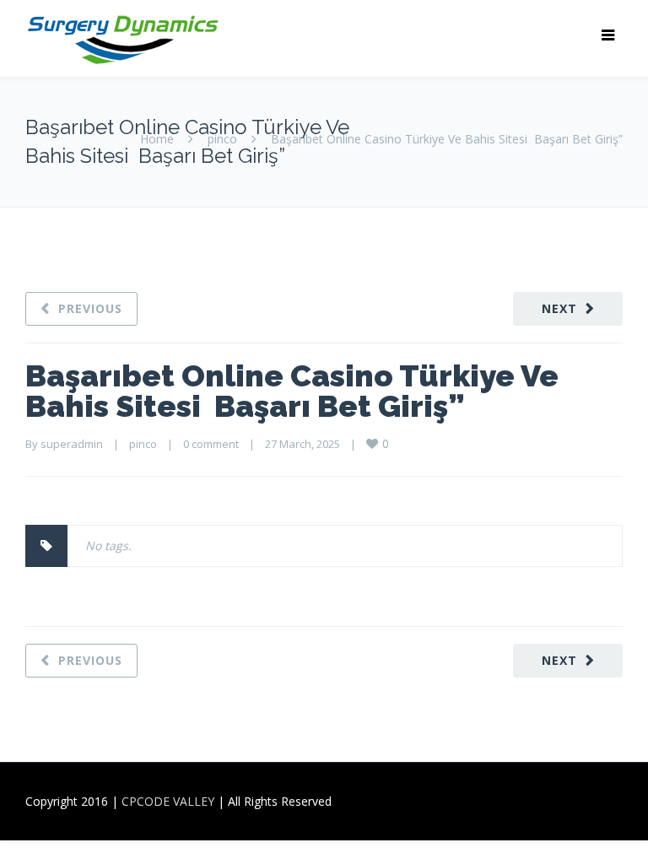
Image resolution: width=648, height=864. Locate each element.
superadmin (71, 443)
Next (559, 308)
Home (157, 139)
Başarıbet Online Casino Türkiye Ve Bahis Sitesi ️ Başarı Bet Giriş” (292, 391)
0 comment (211, 443)
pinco (222, 139)
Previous (90, 308)
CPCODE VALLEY (168, 801)
